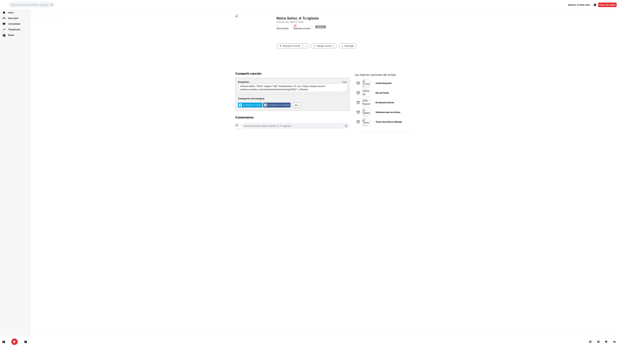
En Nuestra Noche (385, 102)
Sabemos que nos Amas (388, 112)
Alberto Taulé (296, 22)
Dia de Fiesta (382, 93)
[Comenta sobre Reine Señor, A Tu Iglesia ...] (295, 126)
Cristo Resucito (384, 83)
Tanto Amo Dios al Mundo (389, 122)
